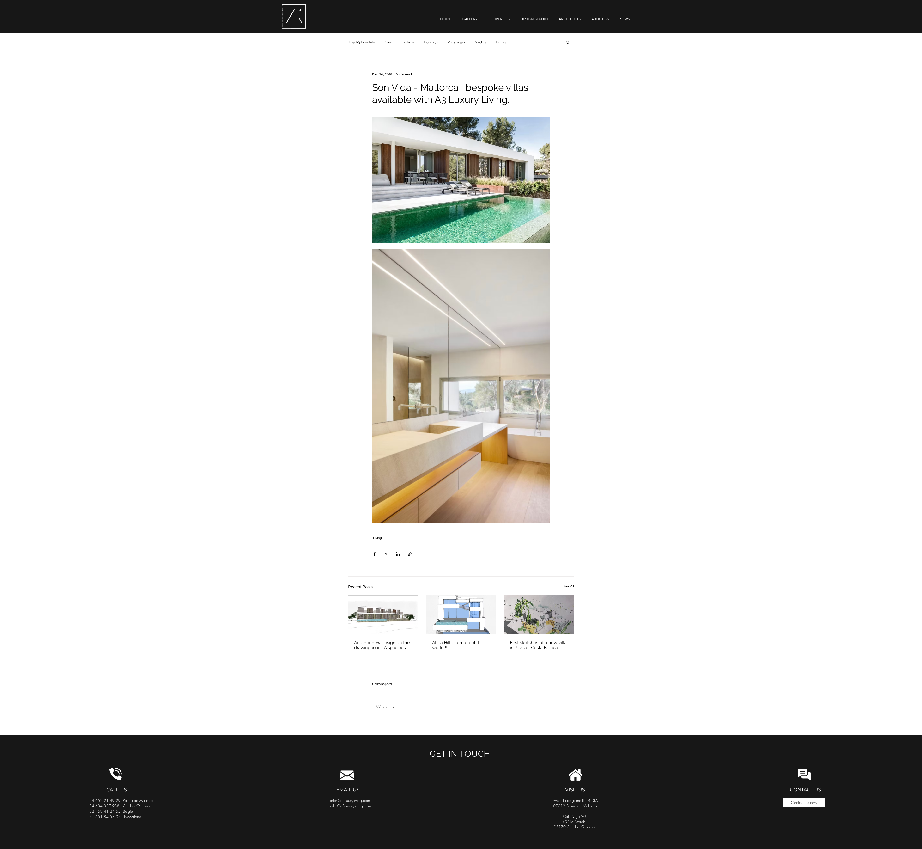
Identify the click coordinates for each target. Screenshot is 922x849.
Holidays (431, 42)
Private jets (457, 42)
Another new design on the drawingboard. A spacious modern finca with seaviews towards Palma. (382, 645)
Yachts (480, 42)
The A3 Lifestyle (361, 42)
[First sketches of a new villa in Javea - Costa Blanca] (539, 614)
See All (569, 586)
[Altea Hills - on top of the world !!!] (461, 614)
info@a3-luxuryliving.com (350, 800)
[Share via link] (409, 554)
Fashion (407, 42)
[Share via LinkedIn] (398, 554)
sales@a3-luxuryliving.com (350, 805)
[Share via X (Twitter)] (386, 554)
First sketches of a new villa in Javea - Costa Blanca (538, 645)
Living (501, 42)
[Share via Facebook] (374, 554)
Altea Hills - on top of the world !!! (457, 645)
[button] (567, 42)
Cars (388, 42)
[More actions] (547, 74)
